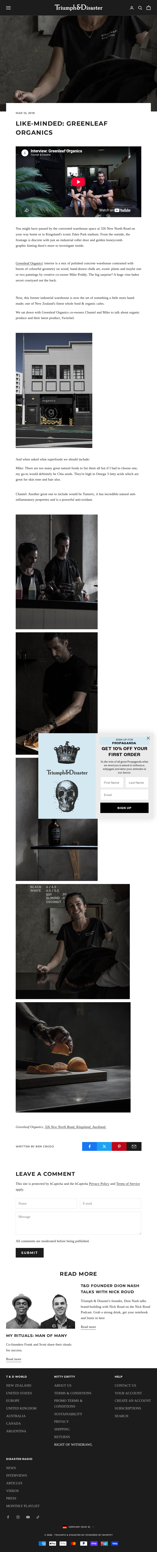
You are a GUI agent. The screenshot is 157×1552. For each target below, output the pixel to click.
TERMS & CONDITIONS (72, 1393)
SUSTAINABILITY (68, 1414)
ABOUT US (62, 1385)
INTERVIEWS (16, 1475)
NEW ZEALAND (18, 1385)
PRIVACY (61, 1421)
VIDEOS (12, 1491)
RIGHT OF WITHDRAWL (73, 1444)
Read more (13, 1359)
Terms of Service (128, 1184)
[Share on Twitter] (104, 1146)
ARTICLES (14, 1483)
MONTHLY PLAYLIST (23, 1506)
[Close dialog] (148, 738)
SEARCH (121, 1416)
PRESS (11, 1498)
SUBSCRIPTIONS (128, 1408)
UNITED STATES (19, 1393)
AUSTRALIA (16, 1416)
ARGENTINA (16, 1431)
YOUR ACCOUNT (128, 1393)
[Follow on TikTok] (38, 1517)
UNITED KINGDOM (21, 1408)
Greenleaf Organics (29, 263)
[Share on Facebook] (89, 1146)
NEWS (11, 1468)
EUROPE (13, 1401)
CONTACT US (125, 1385)
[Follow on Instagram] (18, 1517)
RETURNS (62, 1437)
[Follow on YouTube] (28, 1517)
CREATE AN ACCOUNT (133, 1401)
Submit (29, 1253)
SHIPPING (62, 1429)
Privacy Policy (99, 1184)
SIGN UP (124, 808)
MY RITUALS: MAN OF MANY (36, 1335)
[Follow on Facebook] (8, 1517)
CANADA (13, 1423)
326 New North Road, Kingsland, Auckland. (75, 1127)
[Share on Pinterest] (119, 1146)
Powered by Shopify (99, 1535)
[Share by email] (134, 1146)
